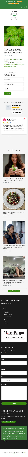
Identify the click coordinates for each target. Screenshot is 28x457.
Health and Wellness (17, 59)
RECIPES (19, 1)
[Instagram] (24, 7)
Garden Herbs (14, 64)
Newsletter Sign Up (14, 5)
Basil (11, 63)
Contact (5, 323)
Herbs (19, 64)
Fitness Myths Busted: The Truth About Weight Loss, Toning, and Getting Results (14, 247)
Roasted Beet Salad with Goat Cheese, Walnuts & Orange (13, 212)
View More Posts (14, 291)
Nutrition (6, 61)
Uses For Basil (12, 66)
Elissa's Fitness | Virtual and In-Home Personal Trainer (14, 16)
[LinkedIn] (21, 7)
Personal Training (8, 314)
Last (2, 366)
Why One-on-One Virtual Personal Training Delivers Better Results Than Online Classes (13, 282)
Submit (14, 403)
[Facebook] (18, 7)
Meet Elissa (6, 312)
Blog (11, 59)
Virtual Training (7, 316)
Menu (15, 11)
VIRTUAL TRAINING (14, 3)
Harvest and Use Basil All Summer (13, 51)
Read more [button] (14, 132)
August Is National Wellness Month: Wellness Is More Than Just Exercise (13, 179)
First (2, 359)
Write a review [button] (17, 112)
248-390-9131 (11, 1)
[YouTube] (26, 7)
